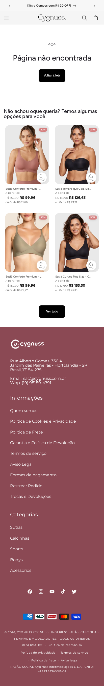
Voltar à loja (52, 75)
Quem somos (23, 410)
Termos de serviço (28, 453)
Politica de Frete (26, 432)
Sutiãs (16, 527)
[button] (6, 18)
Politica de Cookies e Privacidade (43, 421)
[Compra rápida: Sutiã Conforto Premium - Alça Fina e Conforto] (42, 265)
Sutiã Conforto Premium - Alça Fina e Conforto (24, 276)
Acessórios (20, 570)
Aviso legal (69, 660)
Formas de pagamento (33, 475)
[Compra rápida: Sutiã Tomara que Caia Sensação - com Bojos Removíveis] (91, 177)
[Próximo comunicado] (94, 6)
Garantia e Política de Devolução (42, 442)
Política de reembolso (65, 645)
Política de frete (43, 660)
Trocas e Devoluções (30, 496)
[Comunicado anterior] (9, 6)
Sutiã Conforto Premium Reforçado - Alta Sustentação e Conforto (24, 188)
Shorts (16, 548)
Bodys (16, 559)
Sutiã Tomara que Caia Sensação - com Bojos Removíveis (73, 188)
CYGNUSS (24, 632)
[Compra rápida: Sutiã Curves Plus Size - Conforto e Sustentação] (91, 265)
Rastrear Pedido (26, 485)
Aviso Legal (21, 464)
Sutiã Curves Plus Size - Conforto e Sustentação (73, 276)
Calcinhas (19, 538)
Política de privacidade (38, 652)
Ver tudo (52, 311)
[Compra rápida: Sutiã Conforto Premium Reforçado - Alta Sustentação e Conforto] (42, 177)
